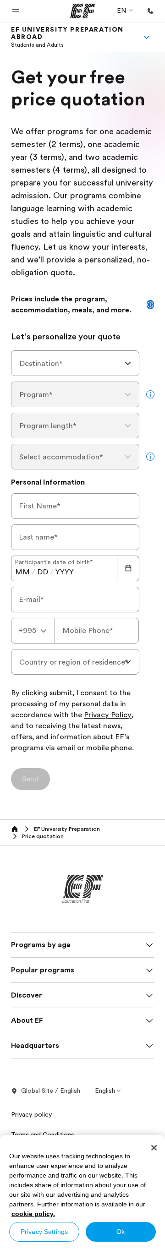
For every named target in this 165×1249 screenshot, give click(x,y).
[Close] (154, 1148)
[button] (15, 11)
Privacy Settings (44, 1231)
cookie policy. (33, 1213)
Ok (120, 1231)
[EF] (82, 11)
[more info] (150, 394)
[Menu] (146, 37)
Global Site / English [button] (50, 1090)
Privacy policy (31, 1114)
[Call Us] (150, 11)
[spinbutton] (22, 572)
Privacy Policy (108, 715)
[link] (71, 37)
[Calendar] (128, 568)
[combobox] (75, 363)
